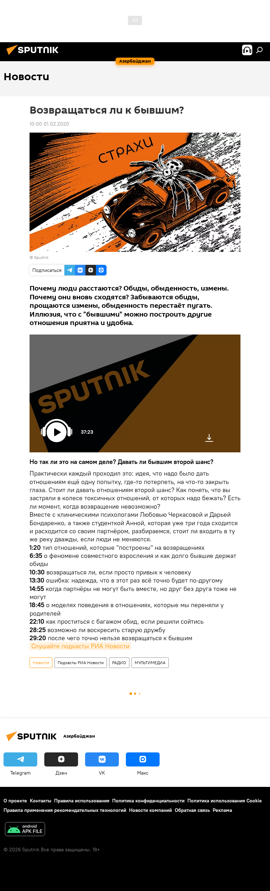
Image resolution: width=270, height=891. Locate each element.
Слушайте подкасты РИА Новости (80, 646)
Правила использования (81, 800)
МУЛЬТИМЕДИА (150, 662)
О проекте (15, 800)
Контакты (40, 800)
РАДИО (119, 662)
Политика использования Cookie (224, 800)
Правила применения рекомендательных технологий (65, 810)
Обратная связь (192, 810)
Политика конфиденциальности (148, 800)
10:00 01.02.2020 (49, 124)
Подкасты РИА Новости (81, 662)
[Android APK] (25, 830)
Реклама (222, 810)
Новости (41, 662)
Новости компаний (150, 810)
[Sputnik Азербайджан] (34, 56)
